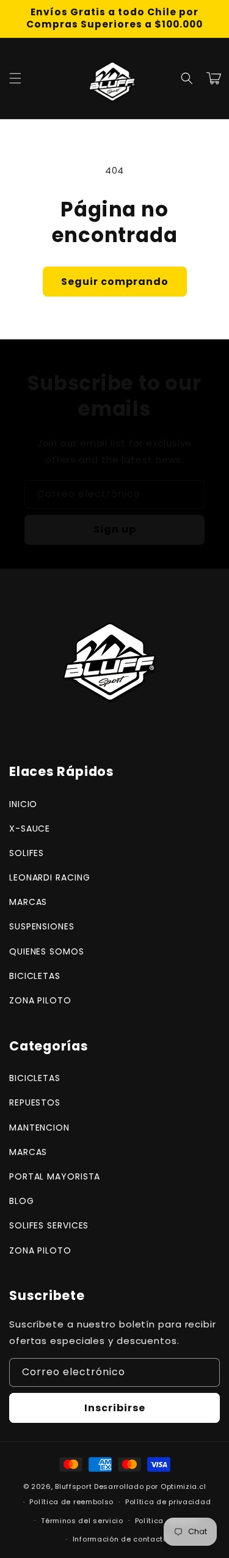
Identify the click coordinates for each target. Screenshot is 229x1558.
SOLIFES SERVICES (49, 1225)
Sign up (114, 529)
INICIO (23, 804)
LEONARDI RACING (49, 877)
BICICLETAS (34, 976)
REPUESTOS (34, 1102)
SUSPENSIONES (42, 926)
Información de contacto (120, 1539)
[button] (15, 78)
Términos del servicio (82, 1521)
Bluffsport (73, 1486)
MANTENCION (39, 1127)
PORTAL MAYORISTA (54, 1176)
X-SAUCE (29, 828)
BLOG (21, 1201)
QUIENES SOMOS (46, 951)
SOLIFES (26, 853)
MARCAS (28, 902)
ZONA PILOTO (40, 1000)
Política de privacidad (168, 1502)
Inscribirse (114, 1408)
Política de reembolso (71, 1502)
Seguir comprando (115, 282)
